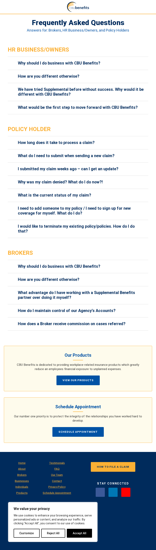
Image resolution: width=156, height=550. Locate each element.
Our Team (57, 474)
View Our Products (78, 380)
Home (22, 462)
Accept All (79, 533)
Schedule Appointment (78, 431)
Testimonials (57, 462)
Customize (26, 533)
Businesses (22, 480)
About (22, 468)
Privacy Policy (56, 486)
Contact (57, 480)
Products (22, 492)
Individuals (21, 486)
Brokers (22, 474)
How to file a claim (113, 466)
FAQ (57, 468)
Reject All (53, 533)
